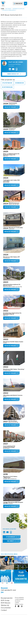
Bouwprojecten (7, 598)
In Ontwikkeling (7, 87)
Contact (4, 610)
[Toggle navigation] (25, 3)
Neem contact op (13, 74)
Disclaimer (17, 601)
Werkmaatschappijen (18, 8)
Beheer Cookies (19, 604)
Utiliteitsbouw (7, 83)
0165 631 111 (18, 3)
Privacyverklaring (19, 597)
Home (2, 8)
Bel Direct (10, 541)
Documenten (6, 608)
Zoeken (17, 602)
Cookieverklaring (19, 599)
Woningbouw (19, 83)
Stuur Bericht (10, 537)
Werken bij (5, 605)
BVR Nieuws (5, 603)
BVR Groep (8, 8)
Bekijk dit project (10, 107)
